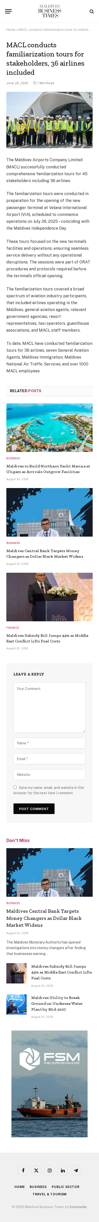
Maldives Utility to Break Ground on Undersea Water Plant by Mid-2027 (57, 1003)
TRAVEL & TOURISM (49, 1194)
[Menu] (8, 11)
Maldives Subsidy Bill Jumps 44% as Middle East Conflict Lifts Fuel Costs (61, 972)
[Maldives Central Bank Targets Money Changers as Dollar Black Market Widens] (49, 512)
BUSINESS (38, 1187)
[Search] (91, 11)
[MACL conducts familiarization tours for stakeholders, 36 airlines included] (49, 120)
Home (10, 30)
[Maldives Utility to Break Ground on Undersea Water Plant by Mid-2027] (16, 1004)
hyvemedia (78, 1207)
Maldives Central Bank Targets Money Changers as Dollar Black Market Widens (44, 918)
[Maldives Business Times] (49, 11)
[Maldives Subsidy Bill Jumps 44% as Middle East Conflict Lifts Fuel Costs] (49, 597)
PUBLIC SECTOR (65, 1187)
